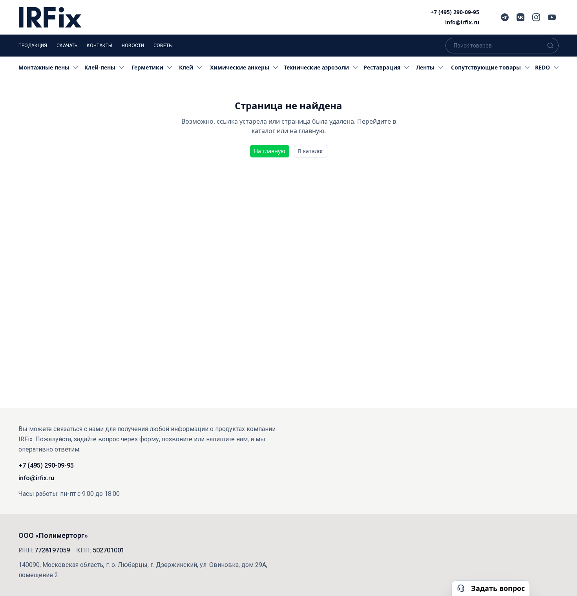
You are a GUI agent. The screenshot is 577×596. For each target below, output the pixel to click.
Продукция (32, 45)
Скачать (67, 45)
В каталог (310, 151)
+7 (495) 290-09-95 (455, 12)
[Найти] (550, 45)
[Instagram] (536, 17)
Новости (133, 45)
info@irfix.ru (462, 22)
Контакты (99, 45)
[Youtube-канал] (552, 17)
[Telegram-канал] (504, 17)
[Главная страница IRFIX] (50, 17)
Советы (163, 45)
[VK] (520, 17)
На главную (269, 151)
